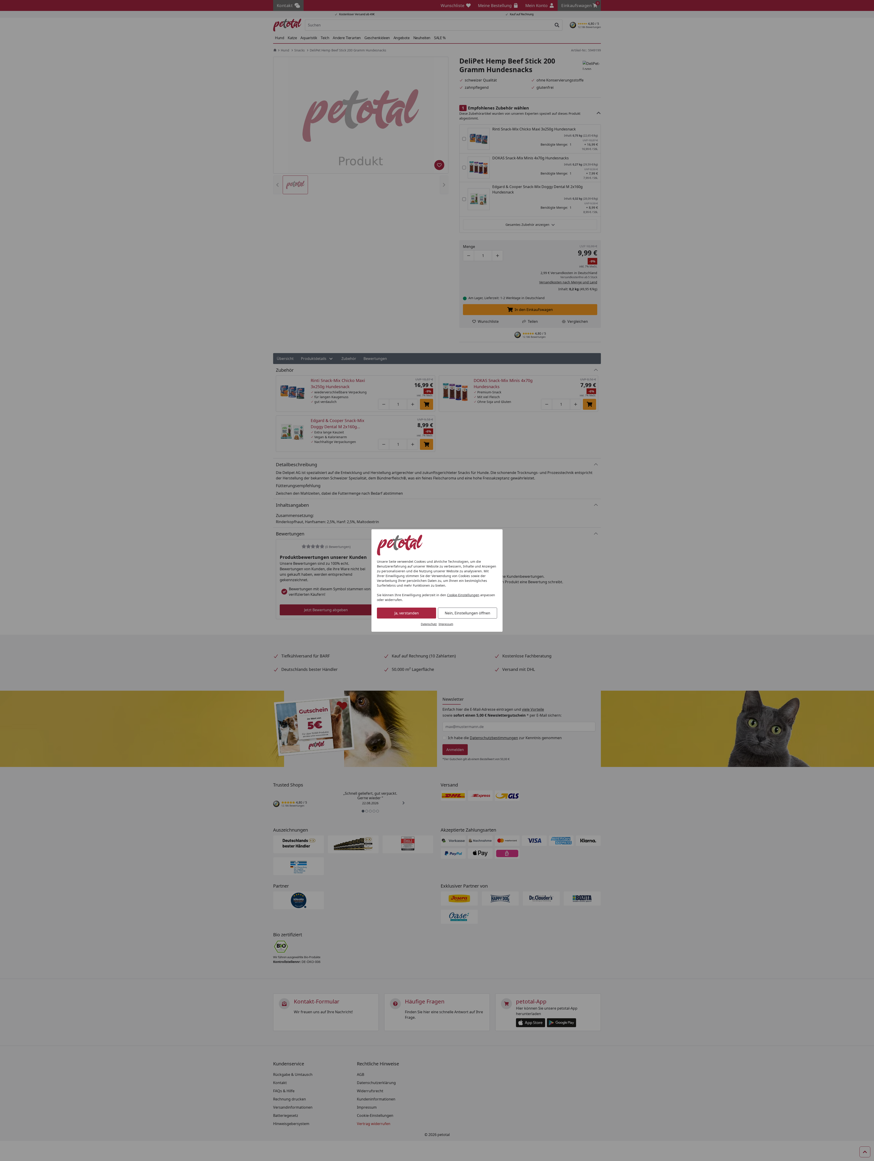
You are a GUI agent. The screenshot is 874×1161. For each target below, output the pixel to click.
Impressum (446, 624)
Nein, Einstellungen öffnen (467, 613)
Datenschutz (429, 624)
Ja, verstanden (406, 613)
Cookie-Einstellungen (463, 595)
